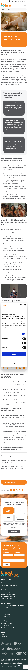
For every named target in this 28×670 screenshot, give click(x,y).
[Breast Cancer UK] (9, 5)
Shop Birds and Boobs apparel (7, 630)
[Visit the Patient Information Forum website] (4, 653)
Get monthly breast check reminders (9, 585)
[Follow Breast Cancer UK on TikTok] (13, 579)
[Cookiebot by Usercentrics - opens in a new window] (20, 305)
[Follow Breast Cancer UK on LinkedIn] (6, 579)
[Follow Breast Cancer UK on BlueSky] (9, 579)
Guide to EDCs (4, 587)
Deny (14, 363)
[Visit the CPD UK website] (3, 649)
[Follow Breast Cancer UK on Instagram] (4, 579)
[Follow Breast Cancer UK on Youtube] (11, 579)
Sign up (6, 564)
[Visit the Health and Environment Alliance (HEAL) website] (17, 644)
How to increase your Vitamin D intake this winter (12, 612)
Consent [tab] (5, 309)
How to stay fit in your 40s (7, 614)
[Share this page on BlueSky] (17, 490)
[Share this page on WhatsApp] (19, 490)
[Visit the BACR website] (12, 653)
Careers (3, 632)
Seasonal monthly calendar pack (8, 594)
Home (3, 9)
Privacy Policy (5, 666)
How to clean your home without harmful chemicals (12, 605)
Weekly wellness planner (6, 598)
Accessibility (10, 666)
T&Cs (2, 666)
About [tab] (23, 309)
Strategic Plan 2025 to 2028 (7, 623)
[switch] (22, 338)
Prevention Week (5, 625)
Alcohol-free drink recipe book (8, 596)
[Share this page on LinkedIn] (14, 490)
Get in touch (4, 636)
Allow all (14, 354)
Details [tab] (14, 309)
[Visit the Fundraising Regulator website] (6, 643)
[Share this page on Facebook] (11, 490)
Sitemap (15, 666)
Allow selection (14, 359)
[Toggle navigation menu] (25, 5)
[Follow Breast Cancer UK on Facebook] (2, 579)
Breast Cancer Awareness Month (8, 627)
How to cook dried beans (6, 607)
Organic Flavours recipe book (7, 589)
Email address (6, 558)
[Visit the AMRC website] (21, 653)
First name (6, 552)
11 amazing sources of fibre (7, 610)
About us (3, 634)
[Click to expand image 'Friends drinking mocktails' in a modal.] (14, 210)
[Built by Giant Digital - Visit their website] (22, 666)
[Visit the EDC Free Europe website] (14, 649)
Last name (17, 552)
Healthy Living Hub (5, 616)
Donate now (14, 531)
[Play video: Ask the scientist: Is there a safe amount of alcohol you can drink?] (14, 291)
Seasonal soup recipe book (7, 592)
